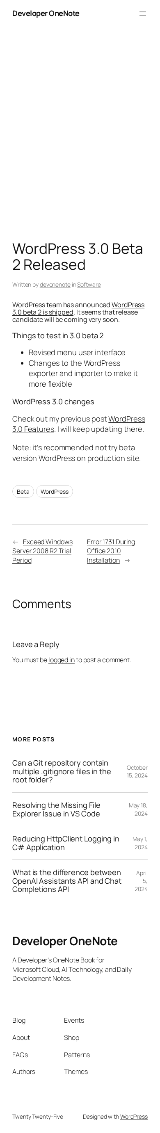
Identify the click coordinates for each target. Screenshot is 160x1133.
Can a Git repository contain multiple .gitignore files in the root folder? (61, 771)
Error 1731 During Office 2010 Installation (111, 551)
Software (89, 284)
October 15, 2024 (137, 772)
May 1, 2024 (140, 843)
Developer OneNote (46, 13)
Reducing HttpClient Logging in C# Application (65, 842)
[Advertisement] (80, 136)
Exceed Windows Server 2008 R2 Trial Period (42, 551)
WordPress (54, 491)
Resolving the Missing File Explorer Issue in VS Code (56, 809)
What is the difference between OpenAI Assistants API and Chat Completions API (66, 881)
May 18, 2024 (138, 809)
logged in (61, 659)
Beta (23, 491)
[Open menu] (143, 13)
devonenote (55, 284)
